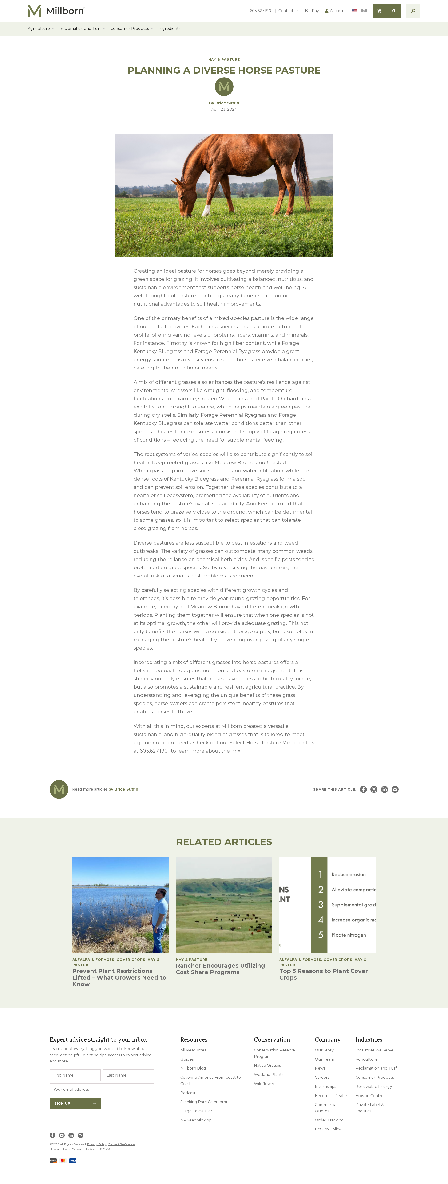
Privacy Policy (97, 1144)
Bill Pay (312, 11)
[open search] (413, 11)
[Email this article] (395, 789)
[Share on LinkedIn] (384, 789)
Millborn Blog (193, 1068)
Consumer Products (130, 29)
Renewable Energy (374, 1086)
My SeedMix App (196, 1120)
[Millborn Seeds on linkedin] (71, 1135)
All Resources (193, 1050)
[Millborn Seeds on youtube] (62, 1135)
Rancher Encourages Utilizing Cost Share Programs (220, 969)
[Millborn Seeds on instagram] (80, 1135)
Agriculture (39, 29)
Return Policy (328, 1129)
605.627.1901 (261, 11)
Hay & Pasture (224, 59)
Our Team (324, 1059)
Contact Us (288, 11)
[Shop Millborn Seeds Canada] (364, 10)
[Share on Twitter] (373, 789)
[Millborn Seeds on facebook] (52, 1135)
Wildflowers (265, 1084)
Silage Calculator (196, 1111)
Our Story (324, 1050)
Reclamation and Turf (80, 29)
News (320, 1068)
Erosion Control (370, 1096)
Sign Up (62, 1103)
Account (338, 11)
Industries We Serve (374, 1050)
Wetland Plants (268, 1074)
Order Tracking (329, 1120)
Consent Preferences (121, 1144)
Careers (322, 1077)
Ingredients (169, 29)
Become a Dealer (331, 1096)
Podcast (188, 1093)
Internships (325, 1086)
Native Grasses (267, 1065)
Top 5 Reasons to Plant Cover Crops (323, 974)
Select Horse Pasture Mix (260, 742)
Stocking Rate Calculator (204, 1102)
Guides (187, 1059)
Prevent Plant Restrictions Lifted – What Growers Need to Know (119, 978)
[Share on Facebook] (363, 789)
